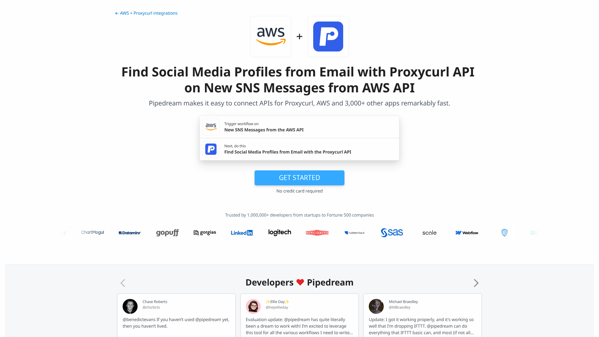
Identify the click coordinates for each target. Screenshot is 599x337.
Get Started (299, 177)
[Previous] (123, 283)
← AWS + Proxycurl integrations (146, 13)
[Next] (476, 283)
